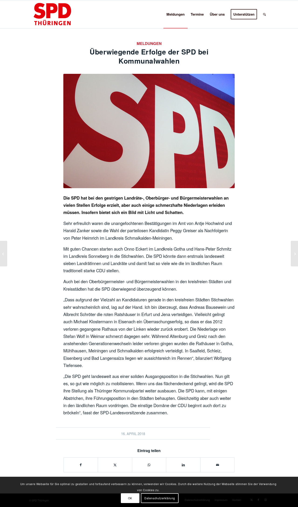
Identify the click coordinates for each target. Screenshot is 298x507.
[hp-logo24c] (59, 14)
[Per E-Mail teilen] (217, 465)
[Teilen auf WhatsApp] (149, 465)
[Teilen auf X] (115, 465)
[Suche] (264, 14)
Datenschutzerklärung (159, 498)
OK (130, 498)
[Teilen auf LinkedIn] (183, 465)
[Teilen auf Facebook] (81, 465)
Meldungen (149, 43)
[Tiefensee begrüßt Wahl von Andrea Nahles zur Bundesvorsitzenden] (294, 253)
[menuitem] (175, 14)
